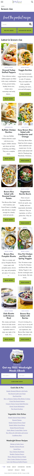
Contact (10, 470)
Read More (10, 99)
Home (2, 6)
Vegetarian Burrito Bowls (25, 192)
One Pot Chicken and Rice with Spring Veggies (25, 256)
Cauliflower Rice (17, 435)
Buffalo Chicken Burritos (9, 130)
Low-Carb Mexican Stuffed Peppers (17, 462)
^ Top (3, 467)
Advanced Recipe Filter (25, 31)
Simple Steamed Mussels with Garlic (17, 391)
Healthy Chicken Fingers (17, 454)
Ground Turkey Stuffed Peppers (9, 71)
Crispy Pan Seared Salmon (17, 401)
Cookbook (21, 467)
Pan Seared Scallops (17, 409)
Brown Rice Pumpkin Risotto (9, 255)
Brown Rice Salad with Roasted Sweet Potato (8, 195)
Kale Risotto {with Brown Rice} (8, 315)
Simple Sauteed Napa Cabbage (17, 417)
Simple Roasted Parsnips (17, 428)
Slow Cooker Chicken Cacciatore (17, 459)
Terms (23, 470)
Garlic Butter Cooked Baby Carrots (17, 430)
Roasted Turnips (17, 420)
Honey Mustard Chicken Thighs (17, 457)
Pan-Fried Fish (17, 396)
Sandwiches (9, 127)
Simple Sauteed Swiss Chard (17, 423)
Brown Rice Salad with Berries (25, 315)
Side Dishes (25, 127)
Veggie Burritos (25, 70)
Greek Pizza (17, 449)
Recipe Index (9, 30)
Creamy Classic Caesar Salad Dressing (17, 404)
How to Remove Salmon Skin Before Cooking (17, 399)
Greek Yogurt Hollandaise (17, 406)
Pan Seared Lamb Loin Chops (17, 394)
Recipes (28, 467)
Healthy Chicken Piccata (17, 446)
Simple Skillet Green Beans (17, 425)
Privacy (17, 470)
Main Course (9, 67)
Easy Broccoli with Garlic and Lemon (17, 433)
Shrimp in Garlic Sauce (17, 444)
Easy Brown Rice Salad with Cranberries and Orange (25, 133)
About (14, 467)
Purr (28, 473)
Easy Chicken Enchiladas (17, 452)
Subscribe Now (17, 381)
